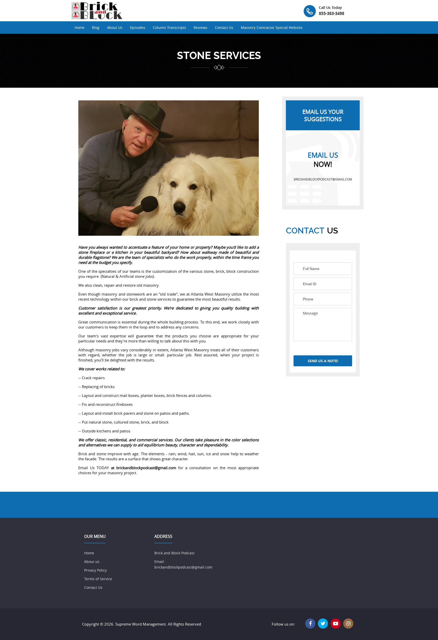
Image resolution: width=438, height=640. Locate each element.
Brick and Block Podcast (174, 553)
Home (79, 27)
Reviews (200, 27)
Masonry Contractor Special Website (271, 27)
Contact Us (224, 27)
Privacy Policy (95, 570)
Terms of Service (98, 578)
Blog (95, 27)
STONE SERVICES (219, 56)
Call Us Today (330, 7)
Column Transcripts (169, 27)
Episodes (137, 27)
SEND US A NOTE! (323, 360)
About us (91, 561)
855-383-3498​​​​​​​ (331, 13)
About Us (114, 27)
